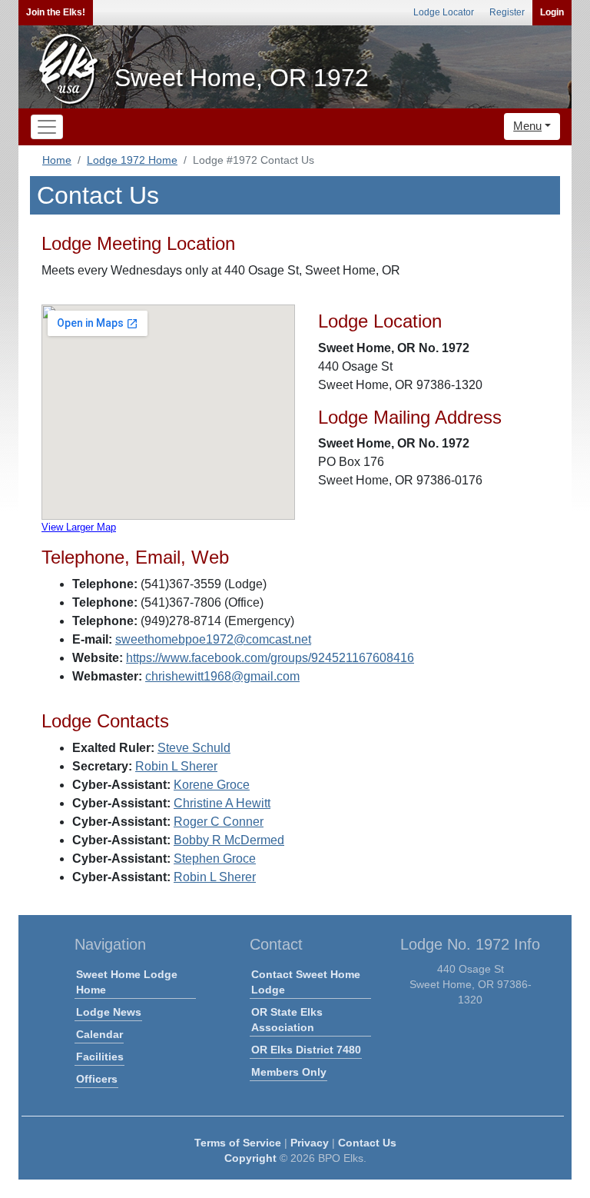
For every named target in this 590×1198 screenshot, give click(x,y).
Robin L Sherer (176, 766)
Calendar (99, 1034)
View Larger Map (78, 527)
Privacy (309, 1142)
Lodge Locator (443, 12)
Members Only (288, 1072)
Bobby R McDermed (229, 840)
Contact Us (367, 1142)
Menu (527, 125)
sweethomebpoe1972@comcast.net (213, 639)
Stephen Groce (215, 858)
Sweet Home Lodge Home (126, 982)
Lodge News (108, 1012)
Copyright (250, 1158)
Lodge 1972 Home (132, 160)
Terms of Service (237, 1142)
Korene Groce (212, 784)
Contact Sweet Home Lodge (305, 982)
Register (507, 12)
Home (56, 160)
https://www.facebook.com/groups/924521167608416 (270, 657)
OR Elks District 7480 (306, 1049)
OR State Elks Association (287, 1019)
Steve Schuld (193, 747)
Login (552, 12)
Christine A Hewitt (222, 803)
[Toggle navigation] (47, 127)
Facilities (100, 1056)
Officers (97, 1079)
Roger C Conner (219, 821)
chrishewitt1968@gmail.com (222, 676)
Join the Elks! (55, 12)
